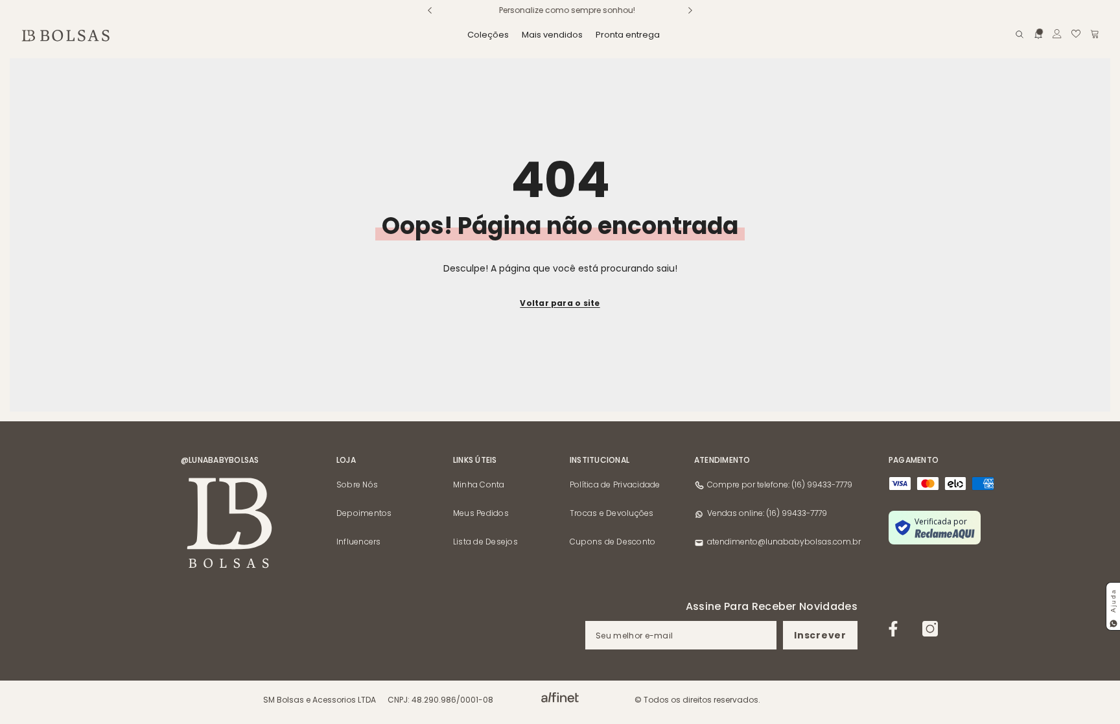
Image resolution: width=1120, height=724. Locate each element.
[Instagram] (930, 628)
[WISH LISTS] (1075, 33)
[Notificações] (1038, 33)
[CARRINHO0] (1094, 33)
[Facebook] (893, 628)
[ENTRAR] (1057, 33)
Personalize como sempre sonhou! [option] (560, 10)
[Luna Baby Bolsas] (560, 697)
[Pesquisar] (1019, 34)
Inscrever (820, 635)
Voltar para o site (560, 303)
